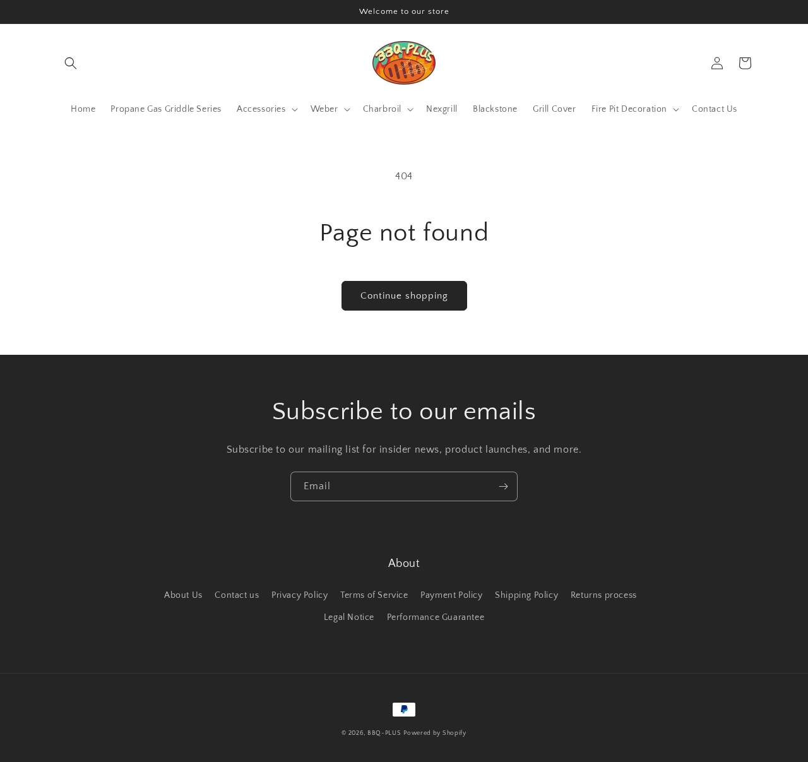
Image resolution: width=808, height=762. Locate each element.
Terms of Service (374, 595)
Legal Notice (349, 617)
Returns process (604, 595)
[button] (71, 63)
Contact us (237, 595)
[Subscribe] (503, 486)
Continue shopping (404, 295)
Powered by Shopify (434, 733)
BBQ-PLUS (384, 733)
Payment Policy (451, 595)
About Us (183, 595)
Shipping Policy (526, 595)
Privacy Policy (299, 595)
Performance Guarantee (436, 617)
